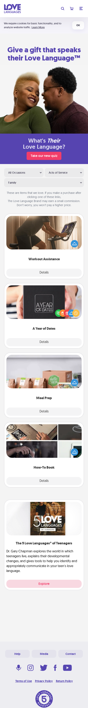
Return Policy (64, 681)
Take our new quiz (44, 156)
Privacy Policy (44, 681)
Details (44, 272)
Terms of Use (23, 681)
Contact (70, 654)
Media (44, 654)
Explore (44, 584)
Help (17, 654)
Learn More (38, 27)
